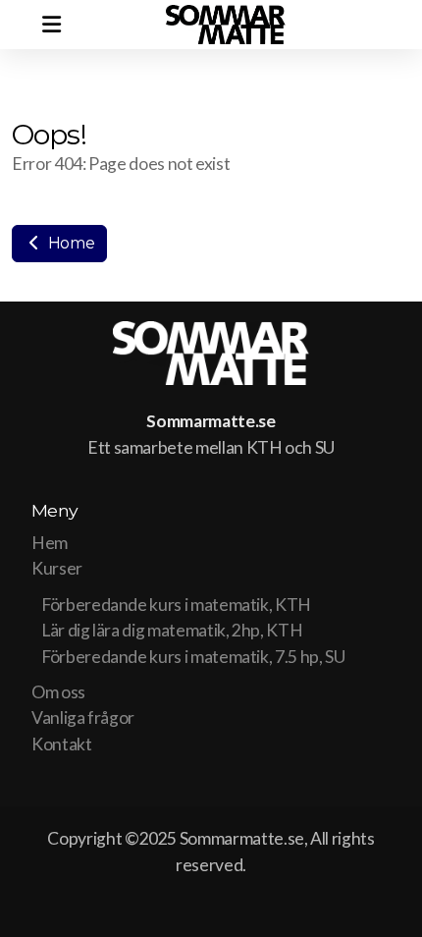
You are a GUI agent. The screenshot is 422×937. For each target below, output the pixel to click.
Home (69, 243)
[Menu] (51, 24)
